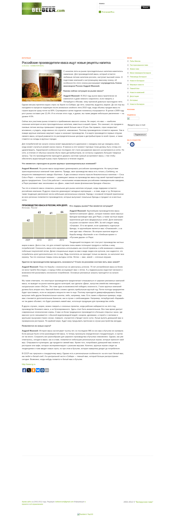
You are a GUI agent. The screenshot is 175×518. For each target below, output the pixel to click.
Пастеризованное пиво (139, 65)
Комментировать (37, 66)
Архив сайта (26, 502)
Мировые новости (137, 85)
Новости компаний (137, 92)
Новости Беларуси (137, 81)
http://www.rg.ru (28, 364)
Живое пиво (134, 69)
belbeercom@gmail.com (64, 502)
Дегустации (134, 96)
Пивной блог (134, 88)
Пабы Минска (135, 61)
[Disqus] (73, 419)
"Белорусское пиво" (144, 502)
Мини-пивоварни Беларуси (140, 73)
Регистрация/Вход (108, 12)
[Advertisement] (87, 35)
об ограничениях (36, 504)
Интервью (134, 100)
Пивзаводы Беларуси (138, 77)
